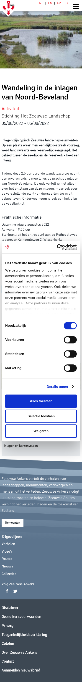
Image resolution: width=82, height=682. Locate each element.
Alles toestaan (41, 401)
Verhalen (8, 544)
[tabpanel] (41, 34)
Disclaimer (10, 608)
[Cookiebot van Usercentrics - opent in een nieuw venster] (58, 247)
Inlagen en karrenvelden (21, 445)
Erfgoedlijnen (12, 537)
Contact (8, 662)
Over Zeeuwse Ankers (19, 653)
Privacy (7, 626)
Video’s (7, 552)
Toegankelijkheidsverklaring (24, 635)
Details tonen (57, 387)
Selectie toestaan (41, 416)
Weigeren (41, 431)
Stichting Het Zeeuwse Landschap (36, 115)
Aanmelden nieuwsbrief (21, 670)
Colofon (8, 644)
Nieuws (7, 566)
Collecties (9, 574)
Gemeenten (12, 523)
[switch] (70, 339)
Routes (7, 559)
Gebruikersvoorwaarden (21, 617)
